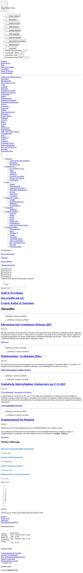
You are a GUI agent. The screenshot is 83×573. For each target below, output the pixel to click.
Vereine (3, 139)
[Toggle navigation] (2, 153)
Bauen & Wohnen (7, 71)
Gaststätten (4, 141)
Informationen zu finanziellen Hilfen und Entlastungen (17, 449)
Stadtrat (3, 96)
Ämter (3, 85)
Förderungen (5, 128)
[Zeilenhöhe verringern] (19, 55)
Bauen (3, 126)
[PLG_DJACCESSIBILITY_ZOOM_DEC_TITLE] (23, 50)
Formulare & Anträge (8, 91)
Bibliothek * (5, 114)
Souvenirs (4, 149)
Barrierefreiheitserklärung (9, 522)
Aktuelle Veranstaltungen (9, 555)
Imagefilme (5, 79)
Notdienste (4, 118)
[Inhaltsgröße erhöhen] (26, 50)
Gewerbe (4, 120)
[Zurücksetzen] (3, 10)
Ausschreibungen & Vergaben (11, 553)
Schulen (3, 110)
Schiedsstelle (5, 94)
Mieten (3, 122)
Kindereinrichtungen (8, 112)
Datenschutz (5, 518)
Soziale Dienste (6, 116)
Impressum (4, 520)
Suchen (3, 288)
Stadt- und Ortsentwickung (10, 132)
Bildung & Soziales (7, 67)
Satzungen (4, 89)
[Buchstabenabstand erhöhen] (27, 57)
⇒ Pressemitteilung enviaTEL (12, 406)
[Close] (6, 320)
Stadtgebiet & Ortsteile (8, 100)
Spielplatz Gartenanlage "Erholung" (12, 466)
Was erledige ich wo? (8, 83)
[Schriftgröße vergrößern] (23, 53)
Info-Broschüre (6, 81)
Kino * (3, 135)
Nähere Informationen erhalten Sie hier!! (16, 370)
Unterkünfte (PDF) (7, 143)
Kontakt (3, 516)
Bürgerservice (5, 63)
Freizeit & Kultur (7, 73)
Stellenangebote (6, 98)
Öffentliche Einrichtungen (10, 102)
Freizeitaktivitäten (7, 151)
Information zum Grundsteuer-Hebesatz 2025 (26, 324)
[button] (6, 278)
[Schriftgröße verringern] (19, 53)
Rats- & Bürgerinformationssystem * (13, 557)
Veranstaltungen (6, 133)
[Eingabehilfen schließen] (6, 10)
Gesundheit (5, 69)
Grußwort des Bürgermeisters (11, 77)
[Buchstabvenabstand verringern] (24, 57)
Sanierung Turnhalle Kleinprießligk (12, 457)
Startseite (4, 61)
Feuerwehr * (5, 106)
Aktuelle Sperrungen (8, 559)
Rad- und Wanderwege (9, 147)
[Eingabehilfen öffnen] (4, 4)
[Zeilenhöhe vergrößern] (22, 55)
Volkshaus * (5, 137)
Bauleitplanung (6, 130)
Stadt (2, 65)
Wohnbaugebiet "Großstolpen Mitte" (21, 356)
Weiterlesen (5, 342)
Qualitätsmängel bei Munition (17, 419)
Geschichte (4, 108)
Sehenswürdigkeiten (8, 145)
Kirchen (3, 104)
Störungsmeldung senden (9, 561)
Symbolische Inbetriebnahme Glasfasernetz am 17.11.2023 (33, 384)
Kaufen (3, 124)
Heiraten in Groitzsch (8, 92)
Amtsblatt (4, 87)
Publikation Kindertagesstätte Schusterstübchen (15, 474)
